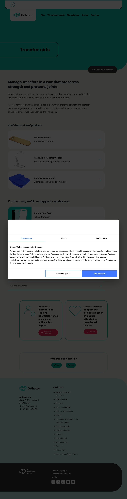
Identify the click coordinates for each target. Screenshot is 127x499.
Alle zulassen (99, 274)
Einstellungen (62, 274)
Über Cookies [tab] (101, 238)
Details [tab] (64, 238)
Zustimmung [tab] (26, 238)
